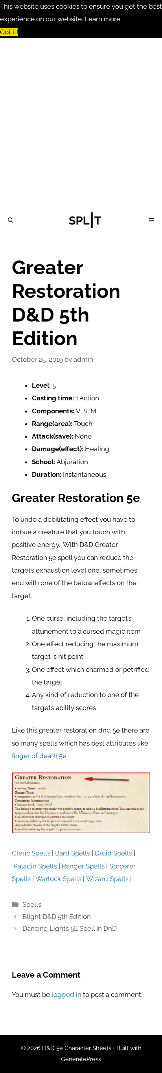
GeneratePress (81, 1059)
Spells (31, 904)
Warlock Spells (58, 879)
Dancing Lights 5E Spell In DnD (69, 928)
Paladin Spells (35, 866)
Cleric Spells (31, 853)
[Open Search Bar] (10, 220)
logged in (66, 995)
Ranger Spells (83, 866)
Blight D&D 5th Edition (56, 917)
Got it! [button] (9, 32)
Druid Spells (113, 853)
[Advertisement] (81, 123)
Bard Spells (72, 853)
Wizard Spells (107, 879)
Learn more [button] (102, 19)
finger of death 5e (39, 756)
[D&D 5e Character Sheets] (85, 220)
